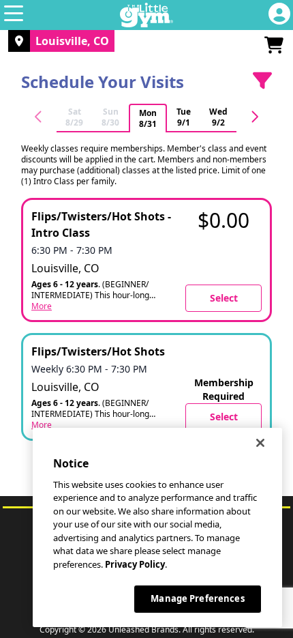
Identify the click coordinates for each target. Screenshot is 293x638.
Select (224, 297)
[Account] (279, 15)
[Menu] (14, 15)
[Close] (260, 443)
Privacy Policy (135, 564)
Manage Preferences (197, 598)
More (41, 306)
